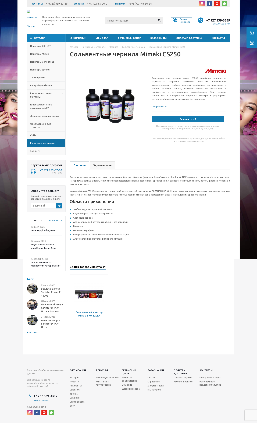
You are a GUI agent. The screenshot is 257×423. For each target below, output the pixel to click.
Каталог (39, 38)
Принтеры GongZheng (42, 62)
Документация (156, 385)
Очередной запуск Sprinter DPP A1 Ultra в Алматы (52, 308)
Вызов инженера (131, 389)
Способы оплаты (183, 377)
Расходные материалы (42, 143)
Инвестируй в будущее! (43, 230)
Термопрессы (37, 77)
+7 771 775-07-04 (51, 170)
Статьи (151, 377)
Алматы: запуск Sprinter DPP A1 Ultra (50, 324)
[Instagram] (202, 3)
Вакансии (75, 397)
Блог (72, 405)
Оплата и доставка (189, 38)
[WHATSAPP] (224, 3)
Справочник (154, 381)
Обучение (127, 384)
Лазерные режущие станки (44, 116)
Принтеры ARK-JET (40, 46)
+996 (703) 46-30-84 (140, 3)
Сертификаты (77, 401)
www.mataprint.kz (36, 383)
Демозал (102, 38)
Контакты (218, 38)
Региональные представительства (210, 383)
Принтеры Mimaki (39, 54)
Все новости (55, 220)
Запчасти (35, 151)
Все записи (32, 332)
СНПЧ (33, 135)
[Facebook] (209, 3)
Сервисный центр (129, 38)
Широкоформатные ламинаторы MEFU (41, 106)
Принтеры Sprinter (40, 69)
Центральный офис (209, 377)
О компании (78, 38)
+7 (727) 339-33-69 (56, 3)
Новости (74, 381)
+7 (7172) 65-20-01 (98, 3)
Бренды (74, 393)
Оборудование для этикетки (40, 126)
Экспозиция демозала (107, 377)
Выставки (75, 389)
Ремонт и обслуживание (129, 379)
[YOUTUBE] (217, 3)
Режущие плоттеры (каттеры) (41, 95)
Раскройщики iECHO (41, 85)
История (74, 377)
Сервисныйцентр (129, 372)
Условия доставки (183, 381)
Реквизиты (76, 385)
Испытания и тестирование (103, 383)
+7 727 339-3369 (218, 20)
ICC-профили (154, 389)
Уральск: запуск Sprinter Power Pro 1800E (52, 292)
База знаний (158, 38)
